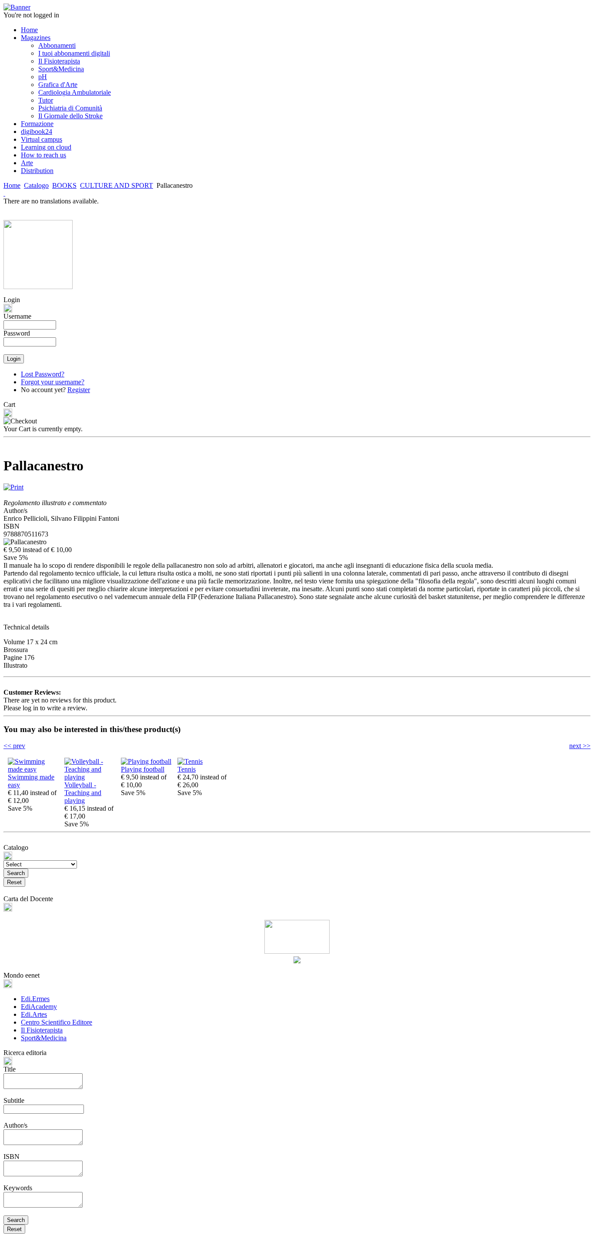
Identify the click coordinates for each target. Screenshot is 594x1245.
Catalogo (36, 185)
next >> (580, 745)
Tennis (186, 769)
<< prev (14, 745)
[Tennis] (190, 761)
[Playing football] (146, 761)
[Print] (13, 485)
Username (17, 316)
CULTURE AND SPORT (116, 185)
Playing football (142, 769)
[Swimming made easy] (34, 769)
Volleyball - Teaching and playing (82, 792)
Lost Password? (42, 374)
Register (78, 389)
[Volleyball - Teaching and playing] (90, 777)
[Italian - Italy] (4, 193)
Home (11, 185)
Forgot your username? (52, 382)
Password (16, 333)
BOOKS (64, 185)
